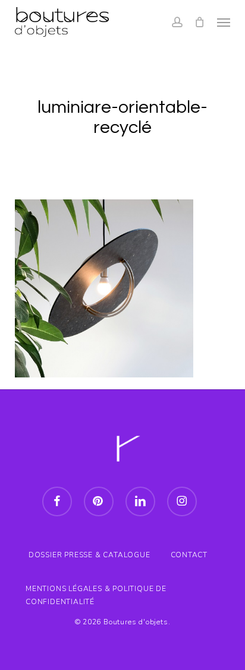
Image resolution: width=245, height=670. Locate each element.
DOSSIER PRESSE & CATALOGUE (89, 555)
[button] (223, 22)
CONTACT (189, 555)
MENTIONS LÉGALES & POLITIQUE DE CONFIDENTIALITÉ (96, 590)
